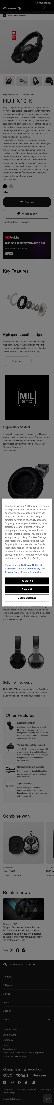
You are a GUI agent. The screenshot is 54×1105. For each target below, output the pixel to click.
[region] (27, 552)
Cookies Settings (27, 597)
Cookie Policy (32, 568)
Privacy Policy (13, 572)
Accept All (27, 580)
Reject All (27, 589)
